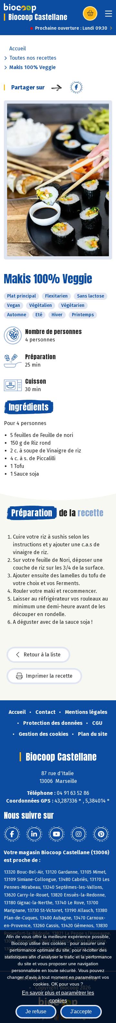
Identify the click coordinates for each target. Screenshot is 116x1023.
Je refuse (35, 1011)
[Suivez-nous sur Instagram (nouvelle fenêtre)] (79, 834)
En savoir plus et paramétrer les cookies (58, 996)
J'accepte (81, 1011)
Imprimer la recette (49, 676)
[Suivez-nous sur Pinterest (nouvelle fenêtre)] (101, 834)
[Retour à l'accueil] (20, 8)
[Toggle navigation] (108, 16)
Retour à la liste (42, 655)
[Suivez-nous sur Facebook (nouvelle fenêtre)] (12, 834)
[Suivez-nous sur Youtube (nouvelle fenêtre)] (56, 834)
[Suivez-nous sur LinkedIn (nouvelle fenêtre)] (34, 834)
